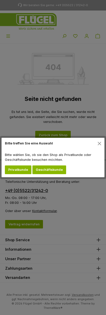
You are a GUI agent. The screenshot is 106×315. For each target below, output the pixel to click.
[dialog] (53, 157)
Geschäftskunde (49, 170)
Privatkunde (18, 170)
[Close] (99, 143)
